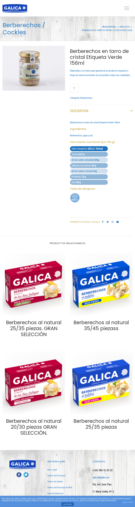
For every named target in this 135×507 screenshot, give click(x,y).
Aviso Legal (52, 470)
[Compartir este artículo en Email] (117, 221)
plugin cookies (127, 502)
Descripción (79, 111)
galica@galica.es (101, 477)
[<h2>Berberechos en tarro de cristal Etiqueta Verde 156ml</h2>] (33, 68)
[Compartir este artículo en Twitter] (107, 221)
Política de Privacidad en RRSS (59, 487)
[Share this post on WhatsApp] (112, 221)
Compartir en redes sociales (85, 222)
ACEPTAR (67, 504)
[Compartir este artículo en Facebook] (102, 221)
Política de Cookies (55, 481)
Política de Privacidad (56, 476)
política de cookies (70, 500)
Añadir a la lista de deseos (74, 88)
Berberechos (86, 97)
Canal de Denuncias (55, 493)
